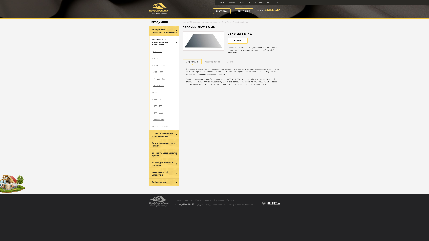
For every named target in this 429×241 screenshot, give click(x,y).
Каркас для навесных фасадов (162, 163)
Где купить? (244, 11)
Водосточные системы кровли (163, 144)
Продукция (222, 11)
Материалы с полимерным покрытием (164, 30)
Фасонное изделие (161, 126)
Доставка (232, 2)
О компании (264, 2)
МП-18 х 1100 (159, 65)
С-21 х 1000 (158, 72)
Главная (222, 2)
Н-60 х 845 (157, 99)
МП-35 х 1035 (159, 79)
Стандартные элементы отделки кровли (164, 134)
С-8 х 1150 (157, 51)
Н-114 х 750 (158, 113)
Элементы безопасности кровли (164, 154)
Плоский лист (158, 119)
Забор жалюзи (159, 182)
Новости (252, 2)
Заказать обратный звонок (270, 13)
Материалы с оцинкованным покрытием (160, 42)
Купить (237, 40)
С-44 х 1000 (158, 92)
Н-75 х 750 (157, 106)
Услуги (242, 2)
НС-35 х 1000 (158, 85)
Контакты (276, 2)
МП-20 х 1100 (159, 58)
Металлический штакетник (160, 173)
